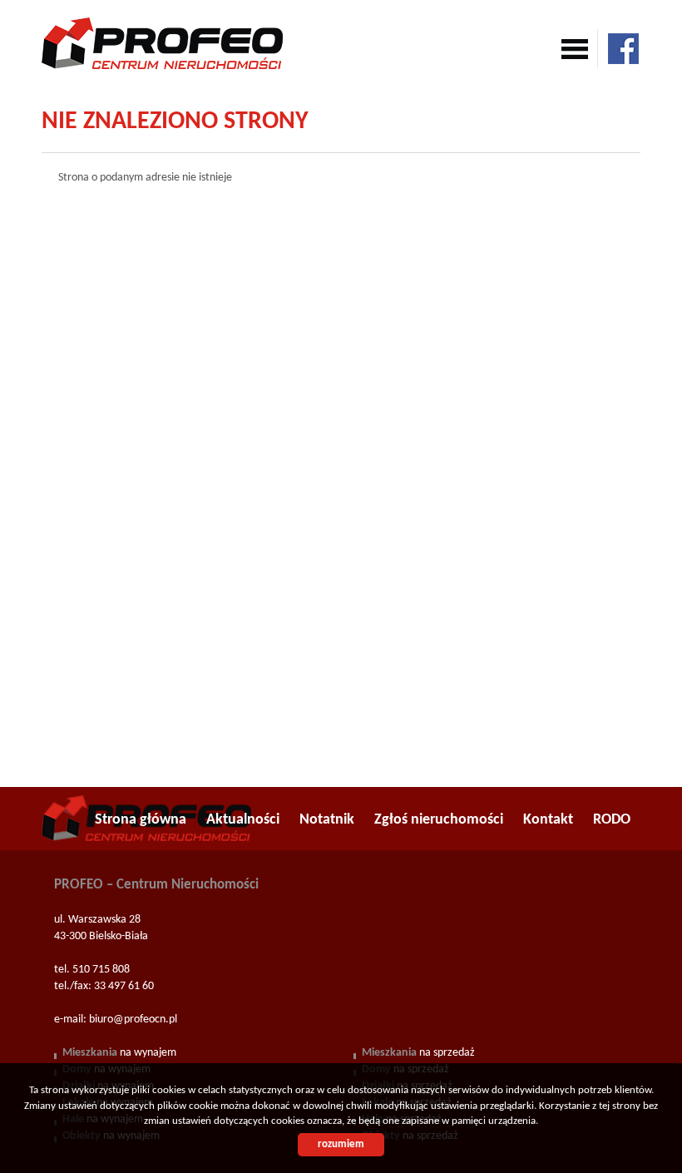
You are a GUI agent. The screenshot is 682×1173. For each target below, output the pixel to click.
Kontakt (548, 820)
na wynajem (119, 1053)
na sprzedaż (418, 1053)
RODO (611, 820)
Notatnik (326, 820)
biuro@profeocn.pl (133, 1019)
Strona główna (140, 820)
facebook (623, 48)
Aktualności (242, 820)
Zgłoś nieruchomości (438, 820)
